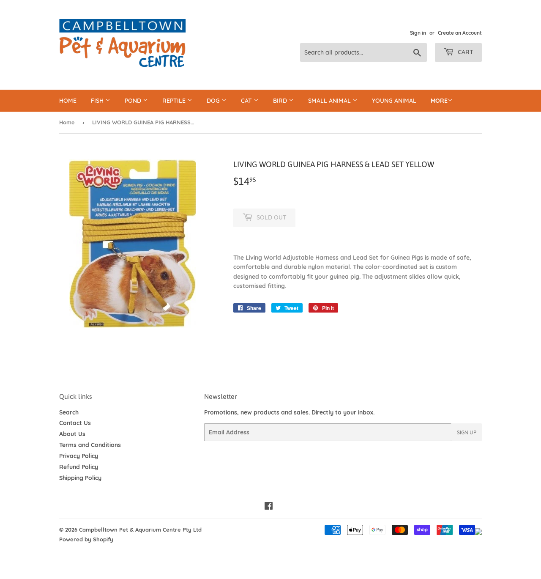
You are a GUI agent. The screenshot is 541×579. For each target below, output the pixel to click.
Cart (464, 52)
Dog (214, 100)
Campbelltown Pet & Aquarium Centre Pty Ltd (140, 529)
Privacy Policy (78, 456)
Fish (98, 100)
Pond (134, 100)
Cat (247, 100)
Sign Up (466, 432)
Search (69, 412)
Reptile (174, 100)
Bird (281, 100)
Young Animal (394, 100)
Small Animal (330, 100)
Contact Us (75, 423)
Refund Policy (78, 467)
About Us (72, 434)
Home (68, 100)
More (439, 100)
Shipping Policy (80, 478)
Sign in (418, 33)
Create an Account (460, 33)
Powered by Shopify (86, 539)
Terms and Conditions (90, 445)
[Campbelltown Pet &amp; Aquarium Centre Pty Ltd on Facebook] (268, 507)
